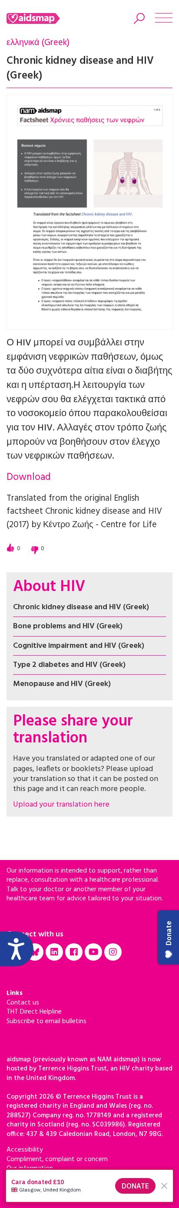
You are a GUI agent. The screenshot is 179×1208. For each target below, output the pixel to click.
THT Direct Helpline (34, 1012)
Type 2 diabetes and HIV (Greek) (69, 665)
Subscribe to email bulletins (46, 1021)
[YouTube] (93, 952)
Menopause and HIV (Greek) (62, 684)
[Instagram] (113, 952)
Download (29, 477)
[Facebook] (74, 952)
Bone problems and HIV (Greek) (68, 626)
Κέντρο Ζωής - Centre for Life (100, 525)
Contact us (23, 1003)
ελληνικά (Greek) (38, 43)
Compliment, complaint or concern (57, 1159)
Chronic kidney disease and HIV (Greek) (81, 607)
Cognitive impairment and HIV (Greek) (78, 646)
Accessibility (25, 1150)
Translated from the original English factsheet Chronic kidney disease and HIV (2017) (84, 511)
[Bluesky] (34, 952)
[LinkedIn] (54, 952)
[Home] (45, 18)
